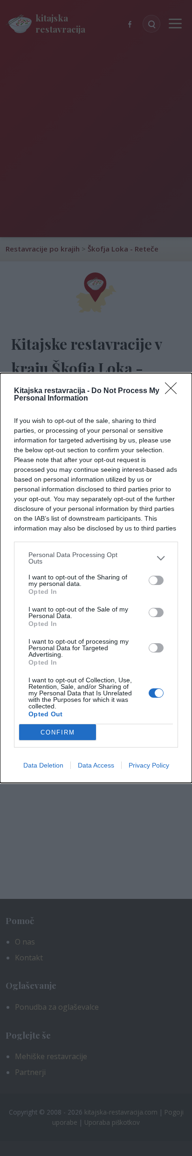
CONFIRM (58, 732)
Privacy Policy (149, 765)
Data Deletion (43, 765)
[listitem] (96, 557)
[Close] (174, 391)
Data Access (96, 765)
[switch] (156, 580)
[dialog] (96, 578)
